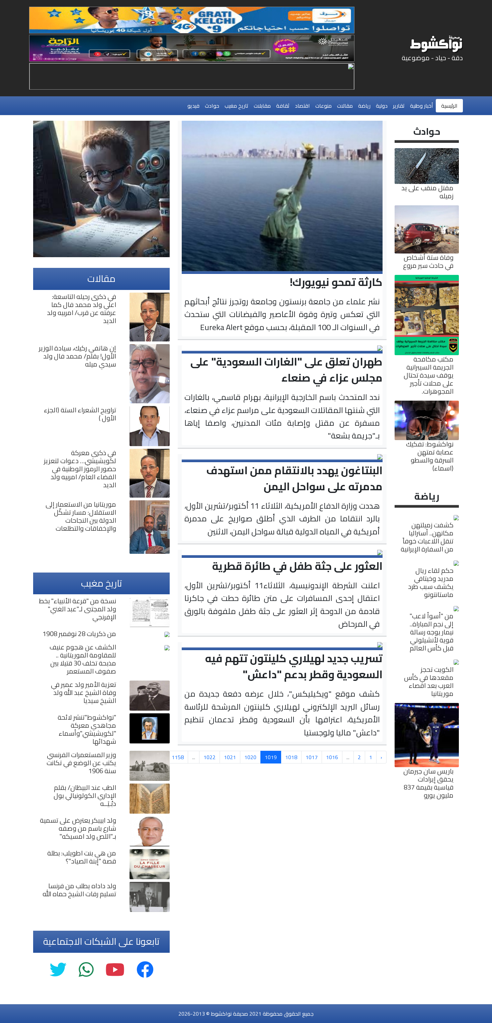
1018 (291, 757)
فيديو (193, 106)
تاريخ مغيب (236, 106)
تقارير (399, 106)
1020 (250, 757)
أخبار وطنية (421, 106)
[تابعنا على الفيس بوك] (145, 970)
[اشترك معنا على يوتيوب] (115, 970)
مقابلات (262, 106)
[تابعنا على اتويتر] (58, 970)
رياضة (364, 106)
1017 (312, 757)
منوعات (323, 106)
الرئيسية (449, 106)
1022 (209, 757)
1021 (230, 757)
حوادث (212, 106)
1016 (332, 757)
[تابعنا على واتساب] (86, 970)
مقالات (345, 106)
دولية (382, 106)
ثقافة (283, 106)
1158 (178, 757)
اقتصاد (302, 106)
